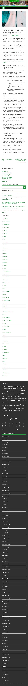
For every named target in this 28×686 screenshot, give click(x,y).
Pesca (4, 323)
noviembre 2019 (5, 618)
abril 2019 (4, 637)
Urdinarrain (5, 358)
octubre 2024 (5, 490)
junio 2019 (4, 632)
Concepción (5, 242)
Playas (4, 329)
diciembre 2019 (5, 615)
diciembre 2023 (5, 515)
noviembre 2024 (5, 487)
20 (12, 425)
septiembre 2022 (5, 544)
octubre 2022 (5, 541)
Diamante (5, 256)
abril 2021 (4, 581)
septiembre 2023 (5, 524)
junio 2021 (4, 575)
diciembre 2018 (5, 649)
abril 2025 (4, 476)
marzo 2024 (4, 507)
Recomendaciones (7, 332)
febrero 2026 (4, 450)
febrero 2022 (4, 564)
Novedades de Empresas (8, 311)
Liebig (4, 288)
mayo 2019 (4, 635)
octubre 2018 (5, 654)
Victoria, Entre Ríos (6, 175)
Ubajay (4, 355)
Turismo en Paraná (6, 180)
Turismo (17, 35)
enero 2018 (4, 680)
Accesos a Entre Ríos (6, 174)
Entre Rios (5, 259)
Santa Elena (5, 340)
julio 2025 (4, 467)
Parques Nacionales (7, 320)
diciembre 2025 (5, 453)
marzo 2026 (4, 447)
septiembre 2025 (5, 461)
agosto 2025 (4, 464)
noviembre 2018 (5, 652)
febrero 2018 (4, 677)
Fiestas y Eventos (7, 271)
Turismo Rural (6, 352)
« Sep (3, 429)
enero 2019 (4, 646)
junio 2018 (4, 666)
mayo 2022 (4, 555)
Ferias (4, 268)
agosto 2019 (4, 626)
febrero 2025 (4, 481)
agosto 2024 (4, 496)
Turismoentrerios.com (7, 684)
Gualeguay (5, 279)
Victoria (4, 364)
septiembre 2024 (5, 493)
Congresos (5, 247)
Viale (4, 361)
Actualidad (5, 218)
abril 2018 (4, 671)
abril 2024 (4, 504)
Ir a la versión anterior (18, 684)
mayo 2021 (4, 578)
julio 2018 (4, 663)
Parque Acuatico (6, 317)
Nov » (17, 429)
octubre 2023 (5, 521)
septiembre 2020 (5, 598)
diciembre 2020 (5, 589)
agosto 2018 (4, 660)
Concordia (5, 245)
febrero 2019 (4, 643)
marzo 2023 (4, 532)
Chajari (4, 236)
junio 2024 (4, 501)
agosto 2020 (4, 601)
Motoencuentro (6, 300)
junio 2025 (4, 470)
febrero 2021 (4, 583)
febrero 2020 (4, 609)
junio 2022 (4, 552)
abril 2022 (4, 558)
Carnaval (5, 230)
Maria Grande (6, 297)
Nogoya (4, 306)
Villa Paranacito (6, 372)
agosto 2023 (4, 527)
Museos (4, 303)
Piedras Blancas (6, 326)
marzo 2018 (4, 674)
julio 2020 (4, 603)
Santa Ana (5, 338)
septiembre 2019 (5, 623)
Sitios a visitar (6, 343)
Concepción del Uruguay (7, 177)
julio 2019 (4, 629)
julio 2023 (4, 530)
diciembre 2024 (5, 484)
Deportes (5, 253)
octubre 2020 (5, 595)
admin (13, 35)
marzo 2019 (4, 640)
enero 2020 (4, 612)
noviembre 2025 (5, 456)
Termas (4, 346)
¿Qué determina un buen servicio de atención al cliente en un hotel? (20, 161)
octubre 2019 (5, 620)
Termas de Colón (5, 171)
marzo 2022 (4, 561)
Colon (4, 239)
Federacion (5, 262)
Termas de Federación (7, 173)
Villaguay (5, 375)
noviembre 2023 (5, 518)
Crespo (4, 250)
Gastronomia (6, 274)
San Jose (5, 335)
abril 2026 (4, 444)
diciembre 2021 (5, 566)
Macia (4, 294)
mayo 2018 (4, 669)
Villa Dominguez (6, 367)
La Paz (4, 285)
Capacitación (6, 227)
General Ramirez (6, 277)
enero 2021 (4, 586)
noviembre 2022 (5, 538)
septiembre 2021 (5, 569)
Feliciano (5, 265)
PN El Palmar (4, 181)
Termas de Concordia (6, 178)
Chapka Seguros (13, 51)
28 (16, 426)
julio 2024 (4, 498)
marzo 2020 (4, 606)
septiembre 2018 (5, 657)
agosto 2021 (4, 572)
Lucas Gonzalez (6, 291)
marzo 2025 (4, 478)
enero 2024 (4, 513)
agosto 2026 (4, 436)
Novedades (5, 309)
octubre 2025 (5, 459)
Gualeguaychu (6, 282)
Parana (4, 314)
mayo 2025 (4, 473)
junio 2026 (4, 442)
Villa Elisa (5, 370)
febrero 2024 (4, 510)
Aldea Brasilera (6, 221)
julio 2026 (4, 439)
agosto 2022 (4, 547)
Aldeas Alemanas (6, 224)
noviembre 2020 (5, 592)
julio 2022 (4, 549)
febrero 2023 (4, 535)
